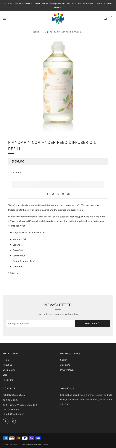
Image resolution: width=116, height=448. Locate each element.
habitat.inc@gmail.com (14, 394)
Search (63, 359)
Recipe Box (8, 379)
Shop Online (9, 369)
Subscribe (91, 323)
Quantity (16, 172)
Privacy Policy (67, 369)
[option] (58, 84)
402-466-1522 (10, 399)
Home (36, 32)
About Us (7, 364)
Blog (5, 374)
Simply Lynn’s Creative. (40, 444)
